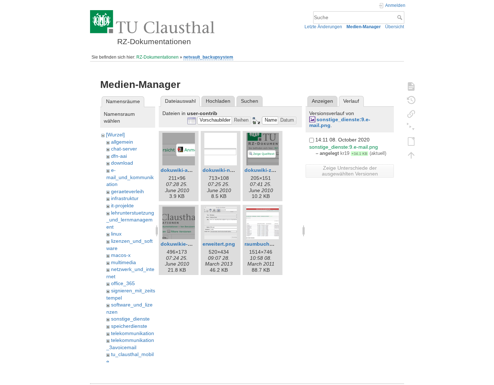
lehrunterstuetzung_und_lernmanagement (130, 220)
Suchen (249, 101)
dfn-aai (119, 156)
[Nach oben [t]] (411, 155)
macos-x (121, 255)
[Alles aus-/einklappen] (411, 127)
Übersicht (394, 26)
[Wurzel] (115, 135)
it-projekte (122, 205)
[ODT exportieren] (411, 141)
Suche (400, 17)
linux (116, 234)
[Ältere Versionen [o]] (411, 100)
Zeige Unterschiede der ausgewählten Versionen (350, 171)
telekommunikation (132, 333)
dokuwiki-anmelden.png (190, 170)
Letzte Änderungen (323, 26)
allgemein (122, 142)
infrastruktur (125, 198)
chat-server (124, 149)
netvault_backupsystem (208, 57)
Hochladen (218, 101)
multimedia (123, 262)
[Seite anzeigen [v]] (411, 86)
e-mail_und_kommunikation (130, 177)
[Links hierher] (411, 113)
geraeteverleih (127, 191)
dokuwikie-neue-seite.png (193, 244)
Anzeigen (322, 101)
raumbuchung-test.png (273, 244)
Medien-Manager (363, 26)
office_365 (123, 283)
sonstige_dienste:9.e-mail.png (343, 147)
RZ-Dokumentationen (157, 57)
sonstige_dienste (130, 319)
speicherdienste (129, 326)
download (122, 163)
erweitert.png (219, 244)
